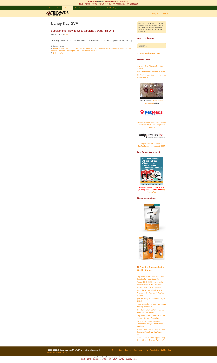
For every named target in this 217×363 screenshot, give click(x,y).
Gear (58, 8)
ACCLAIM (56, 48)
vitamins (94, 51)
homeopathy (91, 48)
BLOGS (94, 4)
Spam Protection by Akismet (56, 352)
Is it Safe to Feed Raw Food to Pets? (151, 72)
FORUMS (102, 4)
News (50, 8)
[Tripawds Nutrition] (59, 13)
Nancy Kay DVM (125, 48)
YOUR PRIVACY (119, 4)
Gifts (88, 8)
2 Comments (58, 53)
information (101, 48)
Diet (164, 13)
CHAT (109, 4)
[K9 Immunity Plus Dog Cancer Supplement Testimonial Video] (151, 98)
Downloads (79, 8)
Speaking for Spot (72, 51)
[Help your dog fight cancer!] (151, 185)
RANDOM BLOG (132, 4)
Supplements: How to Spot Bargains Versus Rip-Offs (82, 30)
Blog (154, 13)
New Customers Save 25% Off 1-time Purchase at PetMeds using (151, 124)
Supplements (85, 51)
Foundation (99, 8)
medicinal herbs (112, 48)
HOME (81, 4)
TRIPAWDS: (92, 1)
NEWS (87, 4)
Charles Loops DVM (78, 48)
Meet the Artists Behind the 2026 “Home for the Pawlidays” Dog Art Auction (150, 292)
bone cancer (65, 48)
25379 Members (110, 1)
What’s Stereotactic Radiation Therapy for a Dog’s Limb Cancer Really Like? (150, 323)
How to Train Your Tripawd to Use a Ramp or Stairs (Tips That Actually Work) (151, 331)
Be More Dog (111, 8)
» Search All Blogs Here (148, 53)
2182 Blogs (124, 1)
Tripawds (121, 357)
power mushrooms (58, 51)
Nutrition (68, 8)
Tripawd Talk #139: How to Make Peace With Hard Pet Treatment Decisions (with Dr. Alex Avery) (150, 284)
